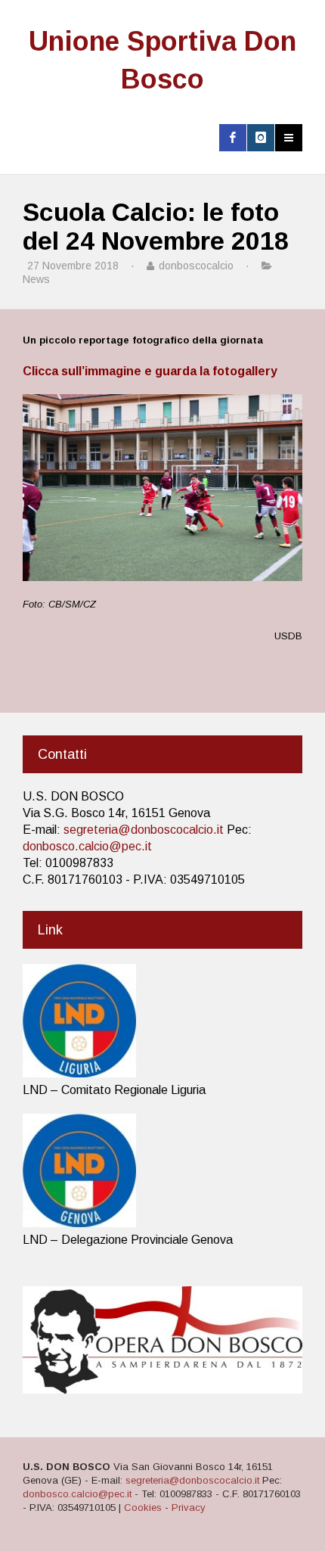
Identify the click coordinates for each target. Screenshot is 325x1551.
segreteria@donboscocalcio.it (143, 829)
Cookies (143, 1507)
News (36, 279)
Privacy (189, 1507)
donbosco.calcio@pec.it (87, 846)
